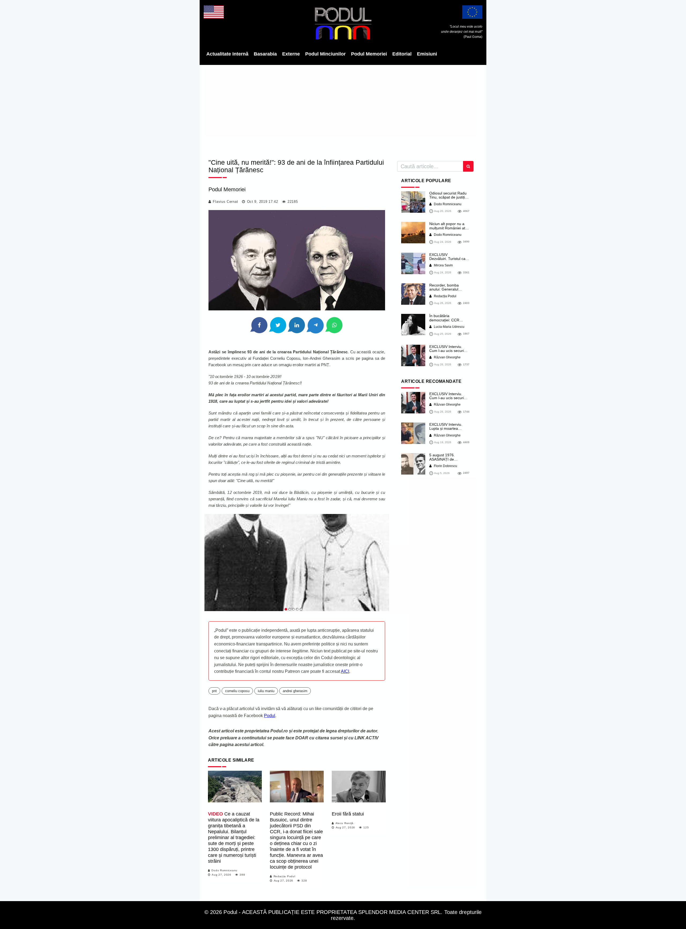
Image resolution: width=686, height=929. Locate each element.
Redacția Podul (284, 876)
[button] (286, 609)
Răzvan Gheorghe (447, 357)
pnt (214, 691)
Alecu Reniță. (345, 823)
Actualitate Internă (227, 54)
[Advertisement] (343, 110)
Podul (269, 715)
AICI (345, 671)
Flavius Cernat (225, 202)
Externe (291, 54)
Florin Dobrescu (445, 466)
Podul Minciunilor (325, 54)
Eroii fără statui (348, 814)
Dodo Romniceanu (224, 870)
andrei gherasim (295, 691)
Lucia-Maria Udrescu (448, 327)
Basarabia (265, 54)
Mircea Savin (443, 265)
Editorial (402, 54)
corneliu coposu (237, 691)
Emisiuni (427, 54)
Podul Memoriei (369, 54)
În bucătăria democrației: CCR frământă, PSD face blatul (446, 322)
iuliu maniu (266, 691)
